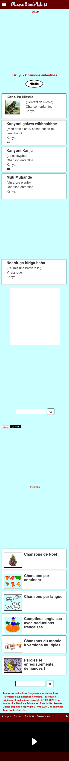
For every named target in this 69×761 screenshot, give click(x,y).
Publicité (29, 716)
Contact (18, 716)
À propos (6, 716)
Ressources (43, 716)
